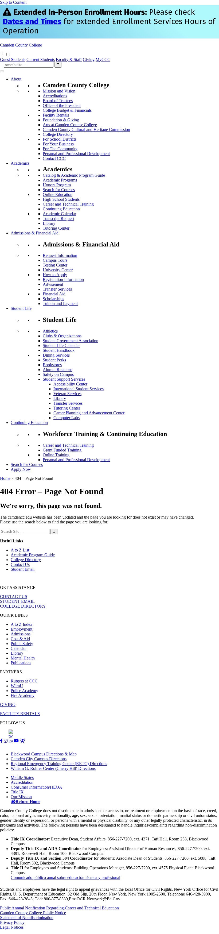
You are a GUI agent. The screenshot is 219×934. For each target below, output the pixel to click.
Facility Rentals (56, 115)
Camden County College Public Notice (33, 912)
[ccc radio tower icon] (22, 741)
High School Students (61, 199)
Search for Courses (59, 189)
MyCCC (103, 59)
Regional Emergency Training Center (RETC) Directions (59, 763)
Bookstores (52, 364)
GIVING (7, 704)
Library (49, 223)
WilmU (17, 686)
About (16, 79)
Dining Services (56, 355)
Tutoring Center (56, 228)
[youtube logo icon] (16, 741)
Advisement (53, 284)
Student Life (21, 308)
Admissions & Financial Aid (34, 233)
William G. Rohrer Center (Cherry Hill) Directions (53, 768)
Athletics (50, 331)
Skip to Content (13, 2)
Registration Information (63, 279)
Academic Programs (60, 180)
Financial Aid (54, 294)
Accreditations (55, 96)
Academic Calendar (59, 213)
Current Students (40, 59)
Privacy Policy (12, 922)
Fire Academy (22, 695)
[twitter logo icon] (11, 741)
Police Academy (24, 690)
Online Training (56, 455)
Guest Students (12, 59)
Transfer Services (57, 289)
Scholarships (53, 298)
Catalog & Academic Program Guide (74, 175)
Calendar (18, 648)
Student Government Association (70, 340)
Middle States (22, 777)
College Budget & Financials (67, 110)
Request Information (60, 255)
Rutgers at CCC (24, 681)
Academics (20, 163)
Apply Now (21, 469)
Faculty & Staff (69, 59)
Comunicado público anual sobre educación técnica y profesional (65, 877)
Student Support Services (64, 379)
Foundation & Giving (61, 120)
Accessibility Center (70, 384)
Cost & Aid (20, 638)
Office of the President (62, 105)
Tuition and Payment (60, 303)
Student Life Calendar (61, 345)
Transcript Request (58, 218)
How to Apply (55, 274)
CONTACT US (13, 596)
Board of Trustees (58, 100)
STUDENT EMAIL (17, 601)
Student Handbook (59, 350)
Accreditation (22, 782)
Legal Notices (12, 927)
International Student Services (78, 389)
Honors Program (57, 185)
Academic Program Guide (33, 555)
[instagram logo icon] (5, 741)
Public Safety (22, 643)
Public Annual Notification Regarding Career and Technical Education (59, 908)
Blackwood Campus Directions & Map (44, 754)
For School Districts (59, 139)
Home (5, 478)
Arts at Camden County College (70, 124)
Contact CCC (54, 158)
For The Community (60, 148)
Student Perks (54, 360)
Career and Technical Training (68, 204)
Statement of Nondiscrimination (26, 917)
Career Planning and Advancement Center (88, 413)
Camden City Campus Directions (39, 759)
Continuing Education (61, 209)
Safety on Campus (58, 374)
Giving (89, 59)
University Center (58, 270)
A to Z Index (21, 624)
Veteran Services (67, 393)
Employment (21, 629)
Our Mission (21, 796)
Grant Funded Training (62, 450)
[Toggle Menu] (2, 71)
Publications (21, 663)
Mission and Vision (59, 91)
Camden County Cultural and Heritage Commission (86, 129)
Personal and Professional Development (76, 153)
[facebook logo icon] (1, 741)
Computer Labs (66, 417)
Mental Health (23, 658)
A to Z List (20, 550)
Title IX (17, 792)
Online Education (57, 194)
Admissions (20, 634)
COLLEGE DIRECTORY (23, 606)
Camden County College (21, 45)
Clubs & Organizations (62, 336)
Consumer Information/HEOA (36, 787)
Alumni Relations (57, 369)
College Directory (58, 134)
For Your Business (58, 144)
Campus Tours (55, 260)
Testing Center (55, 265)
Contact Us (20, 564)
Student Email (22, 569)
